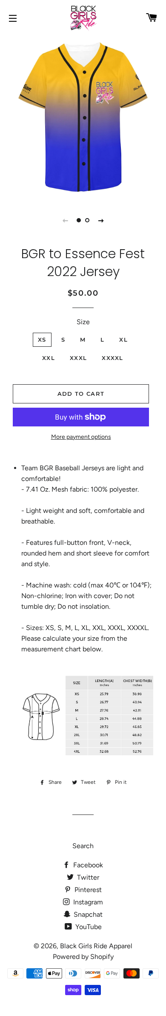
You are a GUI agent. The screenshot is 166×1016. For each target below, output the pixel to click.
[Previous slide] (65, 220)
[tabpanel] (83, 117)
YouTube (88, 927)
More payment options (81, 436)
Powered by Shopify (83, 957)
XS (42, 339)
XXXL (78, 357)
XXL (48, 357)
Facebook (87, 865)
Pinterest (87, 890)
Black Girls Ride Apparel (96, 946)
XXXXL (112, 357)
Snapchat (87, 914)
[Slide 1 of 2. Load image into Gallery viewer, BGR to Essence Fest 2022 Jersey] (78, 220)
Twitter (87, 877)
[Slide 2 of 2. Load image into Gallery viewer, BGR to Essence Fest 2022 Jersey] (87, 220)
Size (83, 322)
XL (123, 339)
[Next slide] (101, 220)
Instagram (87, 902)
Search (83, 846)
